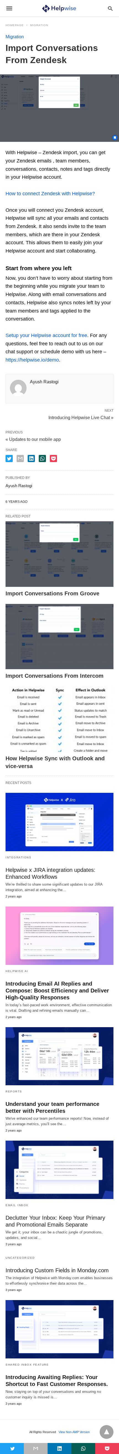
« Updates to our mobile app (33, 439)
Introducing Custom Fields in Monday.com (57, 1270)
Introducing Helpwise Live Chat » (80, 417)
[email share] (20, 458)
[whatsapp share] (42, 458)
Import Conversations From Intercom (55, 676)
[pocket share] (53, 458)
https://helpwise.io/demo (32, 360)
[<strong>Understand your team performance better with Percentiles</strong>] (59, 1056)
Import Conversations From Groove (52, 593)
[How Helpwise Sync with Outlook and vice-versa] (59, 719)
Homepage (15, 25)
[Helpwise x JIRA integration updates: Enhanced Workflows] (59, 822)
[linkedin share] (31, 458)
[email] (36, 1448)
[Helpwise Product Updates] (59, 8)
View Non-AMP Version (74, 1432)
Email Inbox (17, 1205)
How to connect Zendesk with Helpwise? (50, 193)
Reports (14, 1091)
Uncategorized (20, 1257)
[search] (110, 8)
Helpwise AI (17, 971)
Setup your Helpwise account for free (46, 335)
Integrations (18, 857)
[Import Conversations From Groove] (59, 554)
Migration (39, 25)
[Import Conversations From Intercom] (59, 636)
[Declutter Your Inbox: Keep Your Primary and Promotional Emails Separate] (59, 1170)
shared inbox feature (27, 1364)
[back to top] (106, 1432)
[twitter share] (9, 458)
